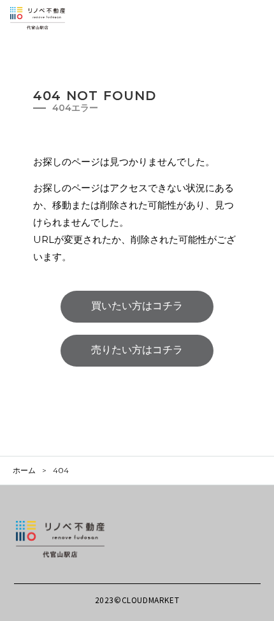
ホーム (24, 470)
